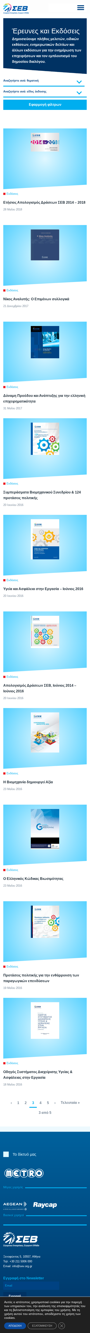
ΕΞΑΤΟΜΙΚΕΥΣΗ (42, 1325)
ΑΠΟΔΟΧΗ (15, 1325)
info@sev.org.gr (22, 1266)
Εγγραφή (15, 1296)
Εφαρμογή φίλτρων (45, 104)
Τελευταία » (70, 1102)
